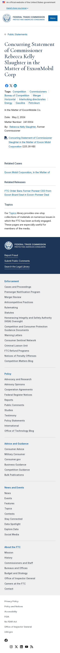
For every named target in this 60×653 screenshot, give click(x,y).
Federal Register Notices (18, 395)
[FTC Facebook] (6, 640)
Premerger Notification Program (22, 292)
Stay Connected (13, 519)
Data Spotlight (12, 524)
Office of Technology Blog (19, 431)
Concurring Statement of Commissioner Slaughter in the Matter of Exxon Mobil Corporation (30, 142)
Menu (53, 18)
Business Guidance (15, 464)
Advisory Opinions (14, 384)
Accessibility (10, 611)
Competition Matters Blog (18, 361)
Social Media (11, 534)
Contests (9, 514)
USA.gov (8, 632)
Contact (8, 588)
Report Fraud (11, 255)
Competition (19, 91)
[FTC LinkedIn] (21, 647)
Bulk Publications (14, 475)
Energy (8, 103)
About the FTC (12, 547)
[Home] (25, 21)
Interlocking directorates (32, 99)
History (8, 557)
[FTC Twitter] (16, 646)
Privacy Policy (11, 601)
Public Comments (14, 405)
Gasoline (20, 103)
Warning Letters (13, 335)
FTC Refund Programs (16, 350)
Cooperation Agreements (18, 389)
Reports (8, 400)
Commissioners (38, 91)
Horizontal (10, 99)
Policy (7, 374)
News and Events (14, 487)
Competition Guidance (17, 469)
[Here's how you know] (29, 5)
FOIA (6, 617)
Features (9, 503)
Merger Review (12, 297)
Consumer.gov (12, 459)
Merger (37, 95)
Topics (12, 213)
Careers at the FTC (15, 583)
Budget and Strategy (16, 573)
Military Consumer (14, 454)
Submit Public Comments (17, 261)
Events (8, 498)
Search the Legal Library (17, 266)
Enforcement (11, 281)
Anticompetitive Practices (18, 302)
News (7, 493)
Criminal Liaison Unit (16, 345)
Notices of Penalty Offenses (20, 356)
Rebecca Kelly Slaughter (22, 126)
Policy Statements (14, 420)
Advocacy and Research (18, 379)
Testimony (10, 415)
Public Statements (17, 34)
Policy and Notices (13, 606)
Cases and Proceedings (17, 287)
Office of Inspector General (19, 578)
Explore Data (11, 529)
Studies (8, 410)
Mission (8, 552)
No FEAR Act (10, 621)
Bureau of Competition (16, 95)
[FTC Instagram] (11, 647)
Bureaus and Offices (16, 568)
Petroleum (34, 103)
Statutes (9, 312)
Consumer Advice (14, 449)
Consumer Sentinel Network (20, 340)
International (11, 425)
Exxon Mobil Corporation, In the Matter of (27, 172)
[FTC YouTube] (26, 647)
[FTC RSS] (31, 647)
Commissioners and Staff (18, 563)
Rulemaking (11, 307)
